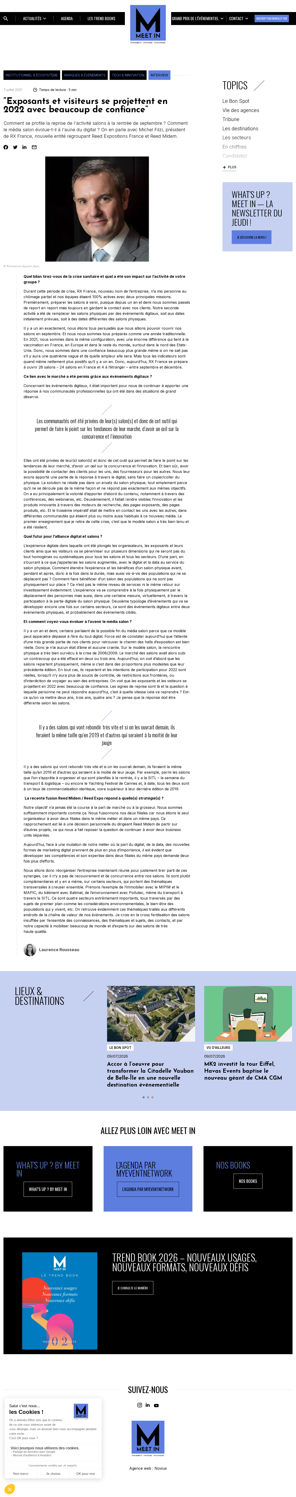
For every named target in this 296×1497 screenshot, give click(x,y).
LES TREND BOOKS (101, 18)
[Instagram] (139, 1405)
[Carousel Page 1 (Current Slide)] (144, 1097)
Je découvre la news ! (251, 237)
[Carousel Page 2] (148, 1097)
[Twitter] (15, 147)
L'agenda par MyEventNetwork (148, 1189)
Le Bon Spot (120, 1048)
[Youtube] (156, 1405)
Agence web (140, 1468)
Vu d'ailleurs (218, 1048)
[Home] (148, 24)
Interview (159, 75)
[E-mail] (34, 147)
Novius (160, 1468)
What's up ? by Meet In (48, 1189)
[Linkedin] (24, 147)
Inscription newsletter (271, 18)
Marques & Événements (84, 75)
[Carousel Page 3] (152, 1097)
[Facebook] (5, 147)
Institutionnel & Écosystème (32, 75)
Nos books (248, 1181)
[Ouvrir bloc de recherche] (5, 18)
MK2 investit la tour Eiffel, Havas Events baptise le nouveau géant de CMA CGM (243, 1071)
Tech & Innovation (128, 75)
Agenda (67, 18)
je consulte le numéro (132, 1287)
